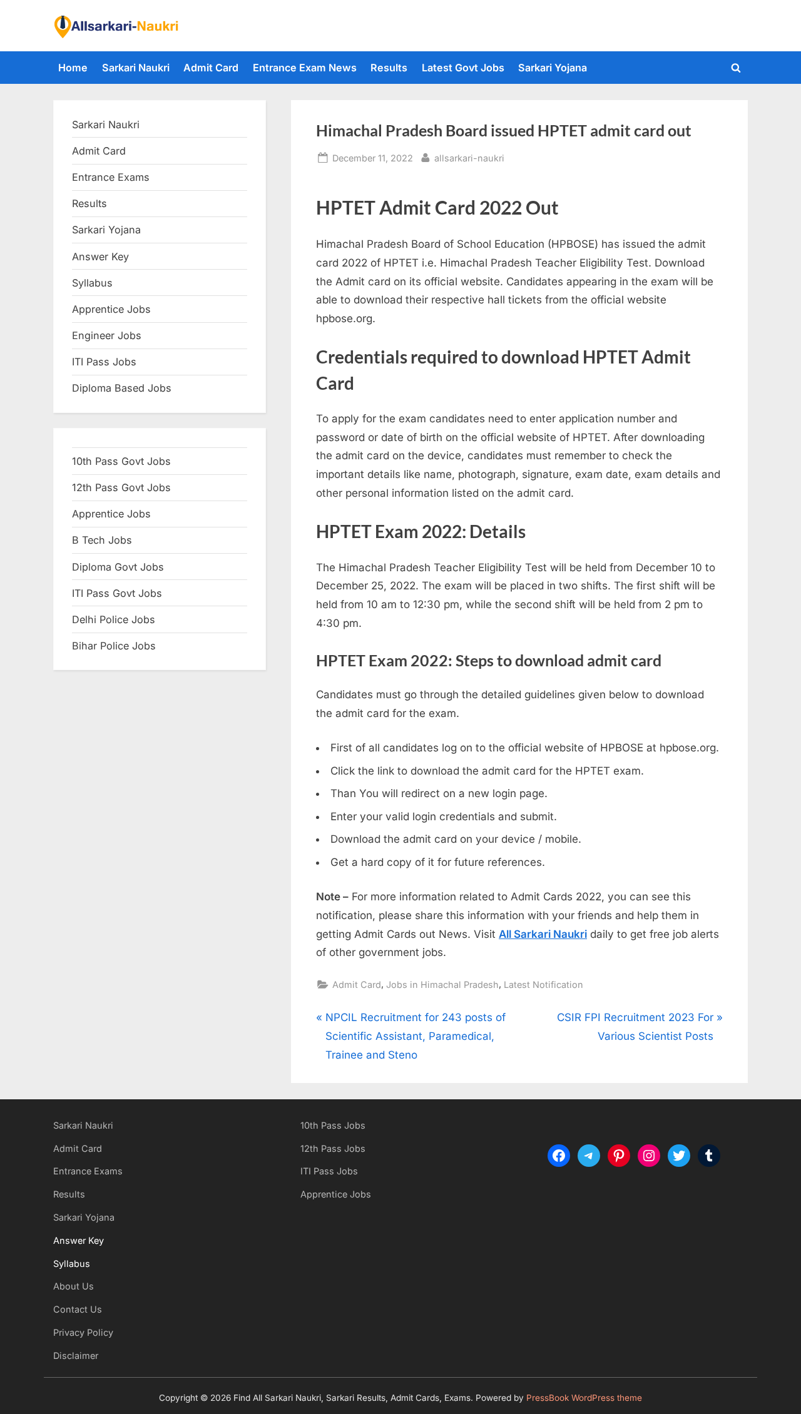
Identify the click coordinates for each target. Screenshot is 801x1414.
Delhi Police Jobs (113, 619)
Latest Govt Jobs (463, 67)
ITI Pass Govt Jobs (117, 593)
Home (73, 67)
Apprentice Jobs (111, 309)
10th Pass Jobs (332, 1125)
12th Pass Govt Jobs (121, 487)
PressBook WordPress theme (584, 1398)
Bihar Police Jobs (114, 645)
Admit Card (210, 67)
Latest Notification (543, 984)
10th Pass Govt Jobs (121, 461)
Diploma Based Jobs (121, 388)
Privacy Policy (83, 1332)
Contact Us (77, 1309)
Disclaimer (75, 1355)
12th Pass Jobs (332, 1148)
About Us (73, 1286)
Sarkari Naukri (136, 67)
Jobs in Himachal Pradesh (442, 984)
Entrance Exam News (305, 67)
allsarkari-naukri (469, 157)
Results (388, 67)
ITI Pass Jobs (104, 361)
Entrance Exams (88, 1171)
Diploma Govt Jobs (118, 567)
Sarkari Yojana (552, 67)
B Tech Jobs (102, 540)
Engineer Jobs (106, 335)
